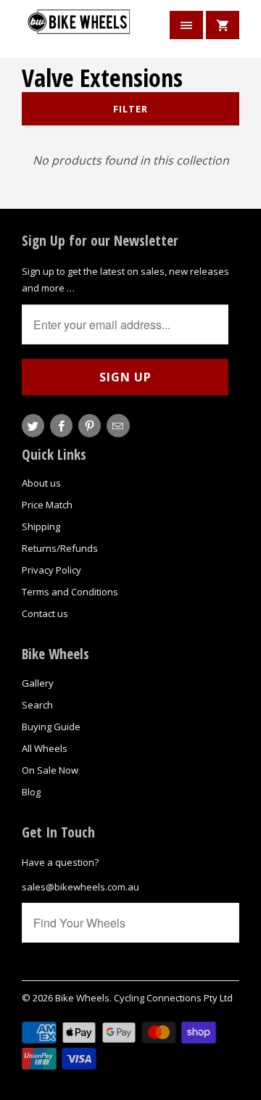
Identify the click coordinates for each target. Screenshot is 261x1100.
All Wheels (44, 748)
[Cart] (222, 25)
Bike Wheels (82, 997)
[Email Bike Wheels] (118, 425)
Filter (130, 108)
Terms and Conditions (70, 591)
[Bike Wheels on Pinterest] (89, 425)
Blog (31, 791)
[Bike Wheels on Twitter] (33, 425)
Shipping (41, 526)
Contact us (45, 613)
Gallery (38, 683)
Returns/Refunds (60, 548)
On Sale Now (50, 770)
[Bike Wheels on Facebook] (61, 425)
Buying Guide (51, 726)
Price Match (47, 504)
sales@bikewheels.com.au (80, 886)
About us (41, 482)
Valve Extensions (102, 77)
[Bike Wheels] (80, 31)
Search (37, 704)
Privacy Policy (51, 569)
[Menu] (186, 25)
